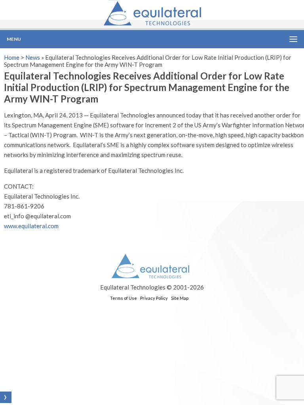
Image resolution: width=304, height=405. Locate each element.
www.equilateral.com (31, 225)
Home (11, 57)
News (32, 57)
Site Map (179, 298)
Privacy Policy (154, 298)
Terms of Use (123, 298)
